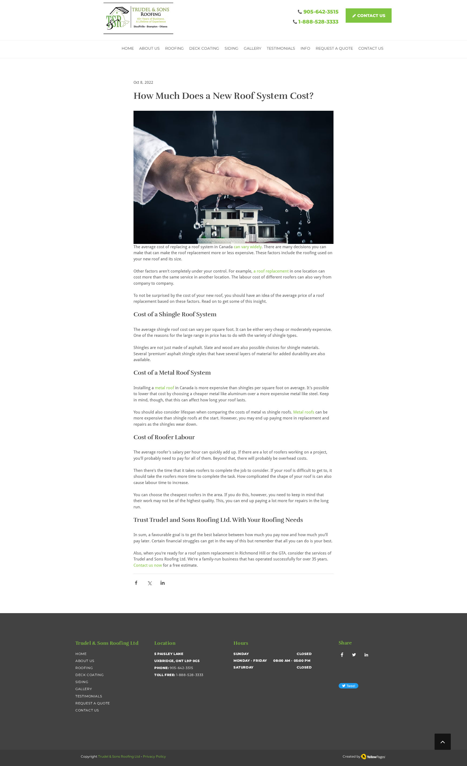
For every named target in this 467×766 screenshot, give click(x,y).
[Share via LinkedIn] (162, 582)
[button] (305, 49)
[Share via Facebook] (136, 582)
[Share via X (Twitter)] (149, 582)
